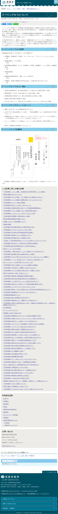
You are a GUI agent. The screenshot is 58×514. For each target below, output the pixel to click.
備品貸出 (6, 412)
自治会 (5, 406)
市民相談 (6, 417)
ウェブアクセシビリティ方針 (29, 491)
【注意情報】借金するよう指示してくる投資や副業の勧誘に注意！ (23, 284)
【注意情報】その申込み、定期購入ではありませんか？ (20, 267)
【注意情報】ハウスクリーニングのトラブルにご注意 (19, 213)
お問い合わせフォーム (8, 446)
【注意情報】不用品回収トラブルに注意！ (16, 367)
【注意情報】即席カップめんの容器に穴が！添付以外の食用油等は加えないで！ (27, 289)
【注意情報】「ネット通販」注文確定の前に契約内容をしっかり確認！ (24, 191)
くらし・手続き (16, 8)
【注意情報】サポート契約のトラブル (14, 383)
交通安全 (6, 401)
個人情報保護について (33, 493)
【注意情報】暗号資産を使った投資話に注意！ (17, 238)
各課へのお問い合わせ (9, 503)
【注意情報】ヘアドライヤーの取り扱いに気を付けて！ (20, 326)
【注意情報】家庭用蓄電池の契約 (13, 356)
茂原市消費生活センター (33, 8)
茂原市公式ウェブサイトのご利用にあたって (13, 493)
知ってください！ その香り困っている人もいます (18, 262)
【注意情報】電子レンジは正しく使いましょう (17, 205)
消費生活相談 (7, 224)
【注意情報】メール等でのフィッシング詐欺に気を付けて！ (21, 281)
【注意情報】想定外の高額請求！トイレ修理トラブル (19, 348)
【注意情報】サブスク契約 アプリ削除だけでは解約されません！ (23, 197)
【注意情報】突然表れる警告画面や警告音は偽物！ (18, 276)
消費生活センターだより (11, 425)
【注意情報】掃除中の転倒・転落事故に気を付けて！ (19, 329)
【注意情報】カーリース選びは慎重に (14, 202)
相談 (24, 8)
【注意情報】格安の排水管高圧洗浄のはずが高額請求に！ (20, 278)
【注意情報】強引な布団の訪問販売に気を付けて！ (18, 345)
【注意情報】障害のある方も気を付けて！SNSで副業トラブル (22, 343)
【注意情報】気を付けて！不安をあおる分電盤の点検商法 (20, 243)
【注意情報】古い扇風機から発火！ (14, 351)
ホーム (9, 8)
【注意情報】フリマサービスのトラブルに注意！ (18, 229)
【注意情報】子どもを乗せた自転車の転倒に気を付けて (20, 332)
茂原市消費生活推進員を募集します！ (14, 219)
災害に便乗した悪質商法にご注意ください (16, 386)
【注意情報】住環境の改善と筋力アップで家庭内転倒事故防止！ (22, 208)
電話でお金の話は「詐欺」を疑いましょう (16, 273)
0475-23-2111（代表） (10, 484)
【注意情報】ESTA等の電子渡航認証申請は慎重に (18, 232)
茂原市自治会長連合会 (10, 409)
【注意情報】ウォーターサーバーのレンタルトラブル (19, 286)
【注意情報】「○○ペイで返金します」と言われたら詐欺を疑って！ (23, 259)
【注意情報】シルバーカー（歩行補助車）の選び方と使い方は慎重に (24, 324)
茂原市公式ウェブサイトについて (11, 491)
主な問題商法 (7, 307)
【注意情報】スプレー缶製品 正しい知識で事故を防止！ (20, 210)
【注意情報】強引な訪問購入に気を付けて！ (16, 297)
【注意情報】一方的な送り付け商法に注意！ (16, 378)
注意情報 (7, 422)
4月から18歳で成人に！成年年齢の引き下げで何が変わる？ (21, 364)
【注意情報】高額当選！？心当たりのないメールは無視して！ (22, 334)
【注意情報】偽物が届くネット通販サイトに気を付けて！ (20, 300)
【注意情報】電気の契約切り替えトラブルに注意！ (18, 373)
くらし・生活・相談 (22, 455)
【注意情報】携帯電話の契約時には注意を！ (16, 375)
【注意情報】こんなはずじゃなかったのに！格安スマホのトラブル (23, 389)
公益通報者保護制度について (12, 295)
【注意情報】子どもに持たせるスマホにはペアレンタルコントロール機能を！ (26, 257)
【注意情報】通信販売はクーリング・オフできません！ (20, 292)
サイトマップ (45, 493)
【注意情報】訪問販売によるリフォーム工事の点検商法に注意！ (22, 315)
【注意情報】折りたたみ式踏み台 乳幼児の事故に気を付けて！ (22, 337)
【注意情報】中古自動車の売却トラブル (15, 353)
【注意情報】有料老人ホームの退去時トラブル (17, 235)
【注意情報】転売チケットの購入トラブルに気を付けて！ (20, 321)
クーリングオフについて (10, 310)
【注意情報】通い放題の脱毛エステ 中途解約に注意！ (20, 370)
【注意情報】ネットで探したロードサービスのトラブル (20, 359)
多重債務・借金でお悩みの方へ (12, 313)
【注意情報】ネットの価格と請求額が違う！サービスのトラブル (22, 200)
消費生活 (32, 455)
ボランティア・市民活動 (10, 415)
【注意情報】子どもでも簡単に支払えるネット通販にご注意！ (22, 270)
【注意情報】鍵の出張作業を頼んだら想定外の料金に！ (20, 246)
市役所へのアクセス (9, 499)
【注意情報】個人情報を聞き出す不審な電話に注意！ (19, 227)
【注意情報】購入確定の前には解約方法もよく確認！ (19, 254)
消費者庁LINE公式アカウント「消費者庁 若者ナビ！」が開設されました (25, 381)
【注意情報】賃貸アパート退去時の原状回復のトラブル (20, 340)
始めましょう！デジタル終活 (12, 248)
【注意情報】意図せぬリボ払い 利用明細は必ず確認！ (20, 362)
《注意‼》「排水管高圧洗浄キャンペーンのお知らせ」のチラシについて (25, 240)
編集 (16, 460)
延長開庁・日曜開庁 (9, 508)
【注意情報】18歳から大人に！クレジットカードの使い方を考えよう (24, 318)
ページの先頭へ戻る (50, 472)
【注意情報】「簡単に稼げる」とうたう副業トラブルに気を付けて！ (24, 251)
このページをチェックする (8, 460)
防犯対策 (6, 404)
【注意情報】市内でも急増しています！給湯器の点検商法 (20, 265)
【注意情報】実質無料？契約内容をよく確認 (16, 216)
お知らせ (6, 398)
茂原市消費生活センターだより (12, 194)
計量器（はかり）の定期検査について (14, 221)
